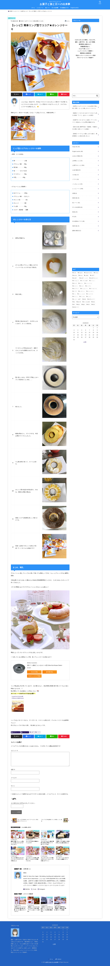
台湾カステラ (92, 299)
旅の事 (79, 301)
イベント (93, 280)
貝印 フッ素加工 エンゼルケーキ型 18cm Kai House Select (44, 665)
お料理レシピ (77, 160)
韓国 (94, 304)
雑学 (89, 304)
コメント (14, 750)
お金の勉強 (76, 170)
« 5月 (84, 342)
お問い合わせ (58, 959)
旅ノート (47, 7)
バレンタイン (91, 291)
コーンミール (89, 283)
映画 (74, 212)
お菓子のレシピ (24, 11)
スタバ (82, 286)
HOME (10, 11)
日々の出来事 (55, 7)
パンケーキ (90, 294)
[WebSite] (26, 889)
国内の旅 (75, 198)
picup (81, 275)
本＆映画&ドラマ (64, 7)
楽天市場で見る (49, 672)
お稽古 (86, 275)
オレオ (75, 283)
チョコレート (85, 288)
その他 (75, 174)
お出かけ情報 (77, 156)
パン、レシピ (82, 294)
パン (75, 294)
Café (75, 272)
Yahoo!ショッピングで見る (34, 676)
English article (74, 7)
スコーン (76, 286)
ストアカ (89, 286)
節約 (79, 304)
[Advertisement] (85, 77)
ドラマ (75, 179)
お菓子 (32, 732)
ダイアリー (76, 288)
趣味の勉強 (76, 230)
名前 (13, 769)
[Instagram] (41, 889)
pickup (75, 275)
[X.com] (33, 889)
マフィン (76, 296)
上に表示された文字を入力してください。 (23, 803)
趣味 (84, 304)
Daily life (76, 146)
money (96, 272)
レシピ (38, 732)
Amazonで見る (34, 672)
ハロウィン (82, 291)
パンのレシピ (77, 184)
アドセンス (76, 280)
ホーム (33, 7)
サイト (13, 786)
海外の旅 (75, 226)
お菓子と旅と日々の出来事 (55, 4)
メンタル (83, 296)
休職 (74, 193)
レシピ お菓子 (77, 299)
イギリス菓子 (85, 280)
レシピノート (40, 7)
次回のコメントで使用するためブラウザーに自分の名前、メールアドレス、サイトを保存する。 (40, 794)
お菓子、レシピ (84, 278)
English (80, 272)
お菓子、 (76, 278)
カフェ (81, 283)
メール (14, 777)
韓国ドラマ (76, 307)
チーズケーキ (94, 288)
